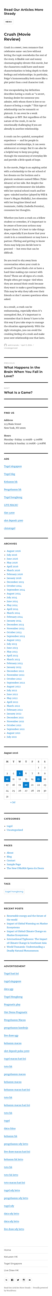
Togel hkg (9, 474)
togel (9, 826)
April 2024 (12, 609)
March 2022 (13, 705)
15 (38, 779)
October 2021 (14, 725)
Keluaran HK (11, 1256)
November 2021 (15, 721)
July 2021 (12, 736)
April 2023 (12, 655)
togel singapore (12, 981)
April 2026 (12, 566)
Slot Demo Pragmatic (15, 1012)
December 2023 (15, 624)
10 (7, 779)
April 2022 (12, 702)
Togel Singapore (13, 1263)
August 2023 (14, 640)
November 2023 (15, 628)
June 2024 (12, 601)
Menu (9, 22)
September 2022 (16, 682)
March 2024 (13, 613)
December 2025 (15, 582)
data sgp (8, 989)
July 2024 (12, 597)
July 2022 (12, 690)
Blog (9, 856)
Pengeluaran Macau (15, 1020)
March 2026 (13, 570)
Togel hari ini (11, 973)
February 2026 (15, 574)
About (10, 852)
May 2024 (12, 605)
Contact (11, 860)
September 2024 (16, 589)
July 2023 (12, 644)
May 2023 (12, 651)
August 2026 (14, 551)
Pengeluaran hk (12, 489)
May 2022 (12, 698)
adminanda (13, 345)
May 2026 (12, 562)
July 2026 (12, 554)
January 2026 (14, 578)
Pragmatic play (12, 1004)
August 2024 (14, 593)
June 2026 (12, 558)
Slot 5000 (9, 512)
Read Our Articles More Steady (17, 1288)
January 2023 (14, 667)
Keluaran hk (10, 481)
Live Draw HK (11, 1270)
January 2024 (14, 620)
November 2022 (15, 675)
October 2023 (14, 632)
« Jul (12, 802)
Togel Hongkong (13, 996)
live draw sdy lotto (14, 1229)
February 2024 (15, 616)
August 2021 (13, 733)
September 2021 (16, 729)
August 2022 (14, 686)
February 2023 (15, 663)
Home (7, 1250)
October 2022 (14, 678)
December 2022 (15, 671)
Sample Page (14, 864)
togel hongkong (14, 891)
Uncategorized (10, 348)
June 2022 (12, 694)
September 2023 (16, 636)
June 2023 (12, 647)
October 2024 (14, 585)
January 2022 (14, 713)
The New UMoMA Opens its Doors (25, 868)
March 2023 (13, 659)
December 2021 (15, 717)
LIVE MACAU (11, 505)
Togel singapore (13, 466)
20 (26, 784)
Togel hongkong (13, 497)
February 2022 (15, 709)
